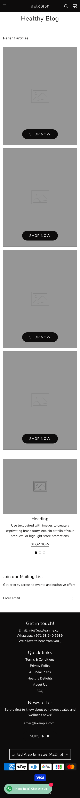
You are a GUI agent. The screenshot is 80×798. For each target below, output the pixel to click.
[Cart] (74, 5)
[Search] (65, 5)
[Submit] (72, 598)
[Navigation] (4, 5)
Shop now (40, 134)
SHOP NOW (40, 544)
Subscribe (40, 736)
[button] (36, 552)
